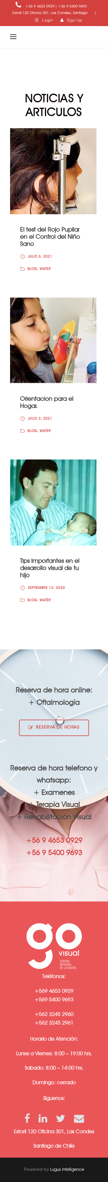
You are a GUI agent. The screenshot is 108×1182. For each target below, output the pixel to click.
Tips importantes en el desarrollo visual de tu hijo (49, 568)
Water (45, 268)
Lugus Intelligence (67, 1169)
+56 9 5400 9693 (72, 6)
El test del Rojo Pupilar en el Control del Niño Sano (50, 236)
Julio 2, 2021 (40, 418)
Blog (32, 268)
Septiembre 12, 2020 (46, 587)
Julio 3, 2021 (40, 256)
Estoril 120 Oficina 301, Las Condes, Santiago (50, 12)
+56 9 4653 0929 (39, 6)
